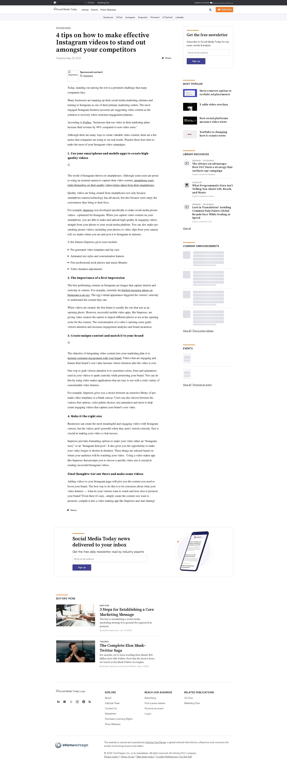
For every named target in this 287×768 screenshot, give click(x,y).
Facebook (108, 17)
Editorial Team (112, 703)
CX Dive (91, 2)
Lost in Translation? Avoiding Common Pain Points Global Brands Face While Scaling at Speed (211, 213)
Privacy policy (111, 756)
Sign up (196, 61)
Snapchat (143, 17)
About (108, 697)
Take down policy (145, 756)
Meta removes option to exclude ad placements (216, 92)
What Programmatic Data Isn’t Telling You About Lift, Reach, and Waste (212, 189)
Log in (148, 713)
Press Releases (108, 9)
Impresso (88, 75)
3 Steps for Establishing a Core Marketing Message (127, 612)
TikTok (119, 17)
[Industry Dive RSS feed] (90, 702)
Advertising (150, 697)
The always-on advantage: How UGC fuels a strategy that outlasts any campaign (212, 167)
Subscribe (226, 9)
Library (85, 9)
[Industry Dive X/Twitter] (71, 702)
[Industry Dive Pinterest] (83, 702)
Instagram (130, 17)
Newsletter (110, 713)
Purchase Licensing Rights (119, 718)
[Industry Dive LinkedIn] (58, 702)
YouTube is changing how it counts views (213, 133)
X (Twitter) (167, 17)
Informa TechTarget (155, 742)
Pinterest (155, 17)
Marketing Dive (103, 2)
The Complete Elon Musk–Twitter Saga (123, 648)
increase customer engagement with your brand (94, 358)
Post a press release (203, 330)
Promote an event (202, 384)
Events (94, 9)
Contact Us (111, 708)
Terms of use (127, 756)
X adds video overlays (214, 104)
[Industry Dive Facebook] (65, 702)
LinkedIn (180, 17)
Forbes (87, 122)
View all (187, 228)
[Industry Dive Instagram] (77, 702)
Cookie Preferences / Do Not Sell (174, 756)
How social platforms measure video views (214, 119)
